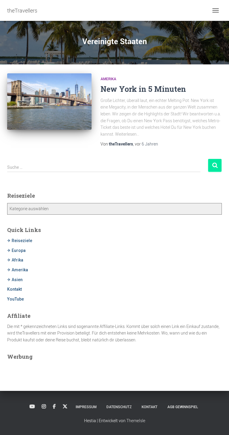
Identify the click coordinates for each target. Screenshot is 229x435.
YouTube (15, 299)
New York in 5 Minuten (143, 89)
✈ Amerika (17, 269)
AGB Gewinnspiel (182, 407)
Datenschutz (119, 407)
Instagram (44, 407)
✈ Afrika (15, 260)
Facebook (54, 407)
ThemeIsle (135, 420)
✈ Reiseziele (19, 240)
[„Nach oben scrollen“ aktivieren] (217, 423)
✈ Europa (16, 250)
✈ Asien (15, 279)
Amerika (108, 79)
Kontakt (14, 289)
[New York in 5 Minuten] (49, 101)
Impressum (86, 407)
